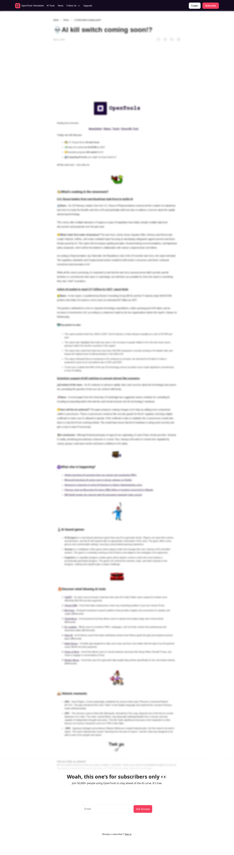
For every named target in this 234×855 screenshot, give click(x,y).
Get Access (143, 809)
